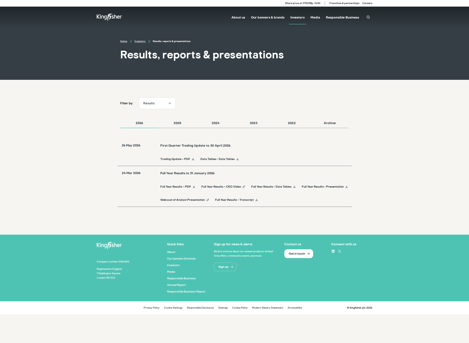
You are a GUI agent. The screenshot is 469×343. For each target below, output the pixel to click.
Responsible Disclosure (200, 307)
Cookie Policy (240, 307)
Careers (367, 3)
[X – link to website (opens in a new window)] (339, 251)
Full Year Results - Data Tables (271, 187)
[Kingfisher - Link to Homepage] (109, 18)
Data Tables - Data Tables (217, 159)
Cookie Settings (173, 307)
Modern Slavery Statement (267, 307)
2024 (215, 123)
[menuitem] (238, 17)
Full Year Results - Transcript (234, 200)
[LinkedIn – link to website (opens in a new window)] (333, 251)
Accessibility (295, 307)
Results (149, 103)
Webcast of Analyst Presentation (182, 200)
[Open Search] (368, 17)
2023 (253, 123)
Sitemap (223, 307)
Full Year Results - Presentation (323, 187)
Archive (330, 123)
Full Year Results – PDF (175, 187)
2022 (292, 123)
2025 (177, 123)
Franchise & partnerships (344, 3)
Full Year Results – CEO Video (221, 187)
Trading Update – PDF (175, 159)
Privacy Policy (152, 307)
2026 (139, 123)
